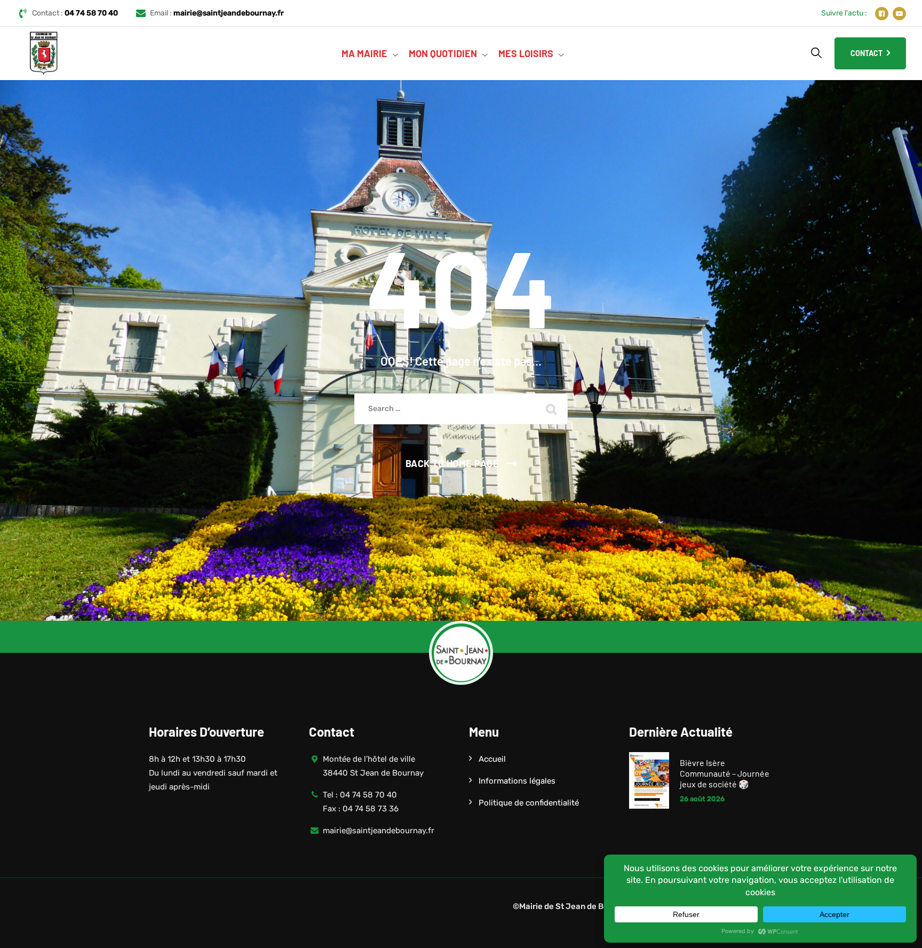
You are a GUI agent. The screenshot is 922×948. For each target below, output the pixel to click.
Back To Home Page (452, 463)
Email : (217, 13)
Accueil (492, 759)
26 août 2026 (702, 799)
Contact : (75, 13)
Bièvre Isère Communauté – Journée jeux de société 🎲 (724, 773)
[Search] (816, 52)
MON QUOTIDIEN (443, 53)
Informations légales (517, 781)
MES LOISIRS (525, 53)
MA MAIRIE (364, 53)
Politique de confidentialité (529, 803)
